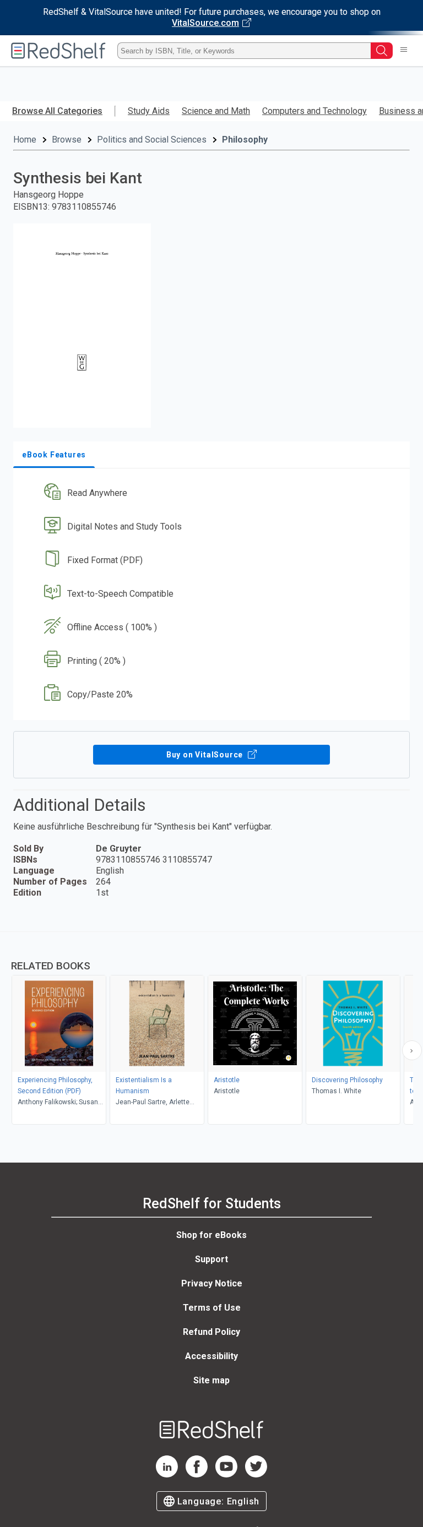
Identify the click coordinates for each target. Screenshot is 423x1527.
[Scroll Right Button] (412, 1050)
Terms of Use (212, 1307)
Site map (211, 1380)
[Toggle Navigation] (404, 50)
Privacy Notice (211, 1283)
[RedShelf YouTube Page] (226, 1474)
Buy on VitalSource (205, 754)
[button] (210, 493)
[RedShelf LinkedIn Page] (167, 1474)
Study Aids (149, 111)
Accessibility (211, 1356)
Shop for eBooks (211, 1235)
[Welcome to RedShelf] (58, 51)
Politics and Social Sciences (152, 139)
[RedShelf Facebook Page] (197, 1474)
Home (24, 139)
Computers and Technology (314, 111)
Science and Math (216, 111)
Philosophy (245, 139)
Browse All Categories (57, 111)
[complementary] (211, 1029)
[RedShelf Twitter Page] (256, 1474)
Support (211, 1259)
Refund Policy (211, 1332)
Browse (67, 139)
